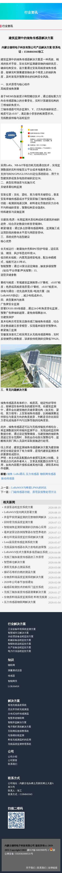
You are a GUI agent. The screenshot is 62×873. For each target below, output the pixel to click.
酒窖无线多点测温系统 (17, 567)
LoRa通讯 (19, 474)
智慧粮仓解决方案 (14, 562)
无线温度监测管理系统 (19, 744)
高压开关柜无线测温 (18, 709)
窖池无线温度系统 (17, 705)
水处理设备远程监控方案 (20, 636)
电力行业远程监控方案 (19, 651)
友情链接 (52, 868)
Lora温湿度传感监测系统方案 (21, 542)
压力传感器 (32, 474)
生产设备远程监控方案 (19, 647)
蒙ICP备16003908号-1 (38, 850)
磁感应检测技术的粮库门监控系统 (24, 587)
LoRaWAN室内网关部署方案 (20, 512)
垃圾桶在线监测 (16, 735)
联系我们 (12, 764)
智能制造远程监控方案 (19, 644)
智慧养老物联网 (16, 718)
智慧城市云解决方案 (18, 633)
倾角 (10, 474)
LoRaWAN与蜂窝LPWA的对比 (28, 487)
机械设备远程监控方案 (19, 640)
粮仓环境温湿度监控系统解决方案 (24, 537)
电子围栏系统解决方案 (19, 726)
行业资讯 (7, 26)
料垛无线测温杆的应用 (19, 739)
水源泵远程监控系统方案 (18, 507)
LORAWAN (13, 686)
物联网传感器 (48, 474)
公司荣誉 (12, 760)
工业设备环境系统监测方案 (22, 629)
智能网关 (12, 681)
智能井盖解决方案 (17, 722)
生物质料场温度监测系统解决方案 (24, 577)
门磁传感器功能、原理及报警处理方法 (33, 492)
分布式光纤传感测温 (18, 713)
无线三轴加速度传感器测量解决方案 (25, 592)
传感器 (11, 676)
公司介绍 (12, 756)
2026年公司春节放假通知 (18, 582)
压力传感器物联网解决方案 (20, 602)
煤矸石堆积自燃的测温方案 (20, 572)
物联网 (11, 665)
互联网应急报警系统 (18, 731)
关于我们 (31, 868)
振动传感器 (7, 478)
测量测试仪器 (15, 670)
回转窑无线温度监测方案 (18, 522)
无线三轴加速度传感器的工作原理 (24, 557)
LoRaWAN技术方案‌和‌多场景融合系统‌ (26, 552)
